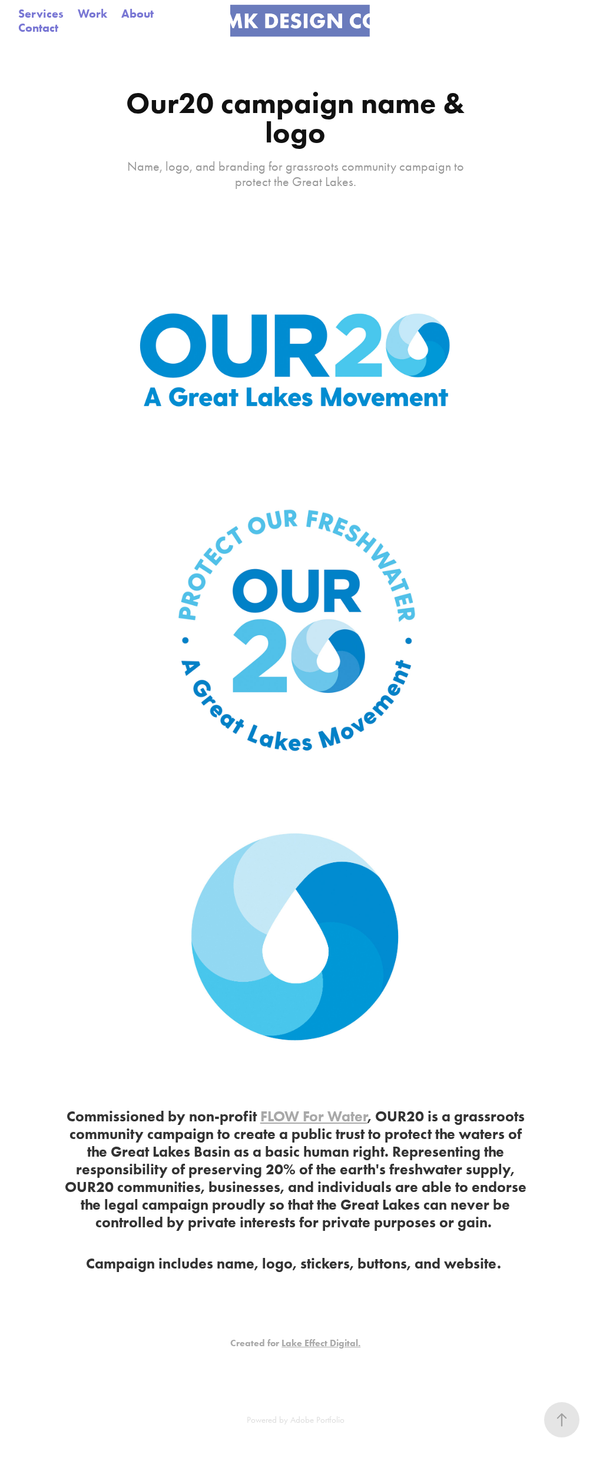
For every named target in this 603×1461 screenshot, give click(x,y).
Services (41, 13)
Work (92, 13)
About (137, 13)
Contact (38, 28)
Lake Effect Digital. (320, 1343)
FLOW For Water (313, 1116)
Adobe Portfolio (317, 1419)
